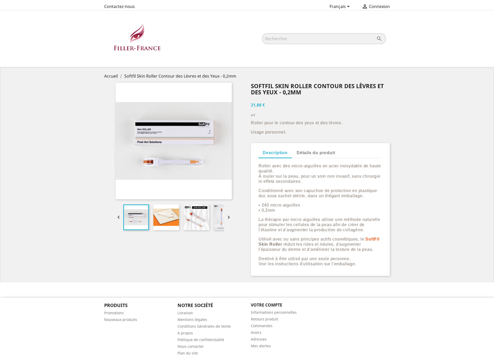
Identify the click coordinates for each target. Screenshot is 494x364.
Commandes (261, 325)
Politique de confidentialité (201, 339)
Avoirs (256, 332)
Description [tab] (275, 153)
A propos (185, 332)
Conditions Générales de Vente (204, 326)
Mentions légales (192, 319)
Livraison (185, 312)
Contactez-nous (119, 6)
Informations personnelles (274, 312)
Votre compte (266, 305)
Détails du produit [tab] (316, 153)
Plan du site (188, 353)
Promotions (114, 312)
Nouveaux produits (120, 319)
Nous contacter (191, 346)
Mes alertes (261, 345)
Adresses (259, 339)
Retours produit (264, 319)
